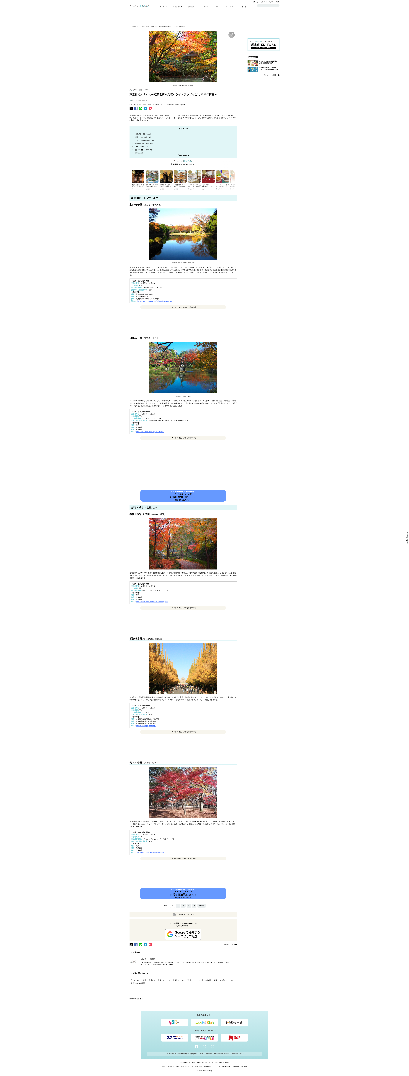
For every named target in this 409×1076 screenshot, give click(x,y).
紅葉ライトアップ (161, 104)
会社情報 (244, 1066)
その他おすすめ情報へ (270, 75)
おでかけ (231, 980)
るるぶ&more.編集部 (138, 983)
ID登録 (277, 2)
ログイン (271, 2)
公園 (201, 980)
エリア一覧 (141, 26)
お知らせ (255, 2)
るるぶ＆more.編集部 (147, 959)
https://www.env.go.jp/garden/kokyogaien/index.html (154, 301)
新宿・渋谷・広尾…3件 (143, 137)
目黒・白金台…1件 (141, 147)
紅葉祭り (171, 104)
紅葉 (143, 104)
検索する (277, 5)
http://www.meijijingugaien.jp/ (146, 726)
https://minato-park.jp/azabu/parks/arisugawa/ (152, 602)
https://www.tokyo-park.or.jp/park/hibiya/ (150, 432)
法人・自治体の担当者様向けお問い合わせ (214, 1054)
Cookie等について (210, 1066)
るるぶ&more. (133, 26)
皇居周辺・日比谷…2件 (143, 134)
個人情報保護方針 (225, 1066)
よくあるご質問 (197, 1066)
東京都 (147, 26)
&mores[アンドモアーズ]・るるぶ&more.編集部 (213, 1062)
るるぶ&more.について (187, 1062)
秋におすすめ (135, 104)
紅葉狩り (150, 104)
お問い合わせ (185, 1066)
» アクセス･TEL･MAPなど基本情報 (183, 307)
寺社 (195, 980)
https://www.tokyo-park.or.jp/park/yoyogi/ (150, 852)
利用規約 (236, 1066)
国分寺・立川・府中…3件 (144, 150)
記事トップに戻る (229, 944)
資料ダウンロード (238, 1054)
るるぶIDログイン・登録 (170, 1066)
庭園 (215, 980)
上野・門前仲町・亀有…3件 (144, 140)
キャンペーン (263, 2)
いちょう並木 (180, 104)
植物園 (208, 980)
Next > (201, 906)
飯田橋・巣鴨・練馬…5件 (144, 143)
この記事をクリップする (185, 914)
